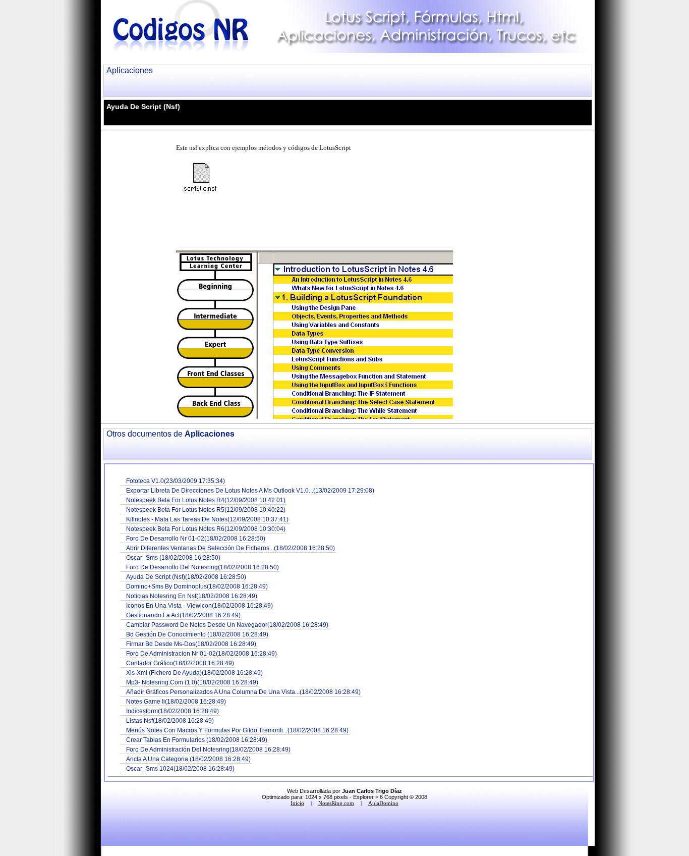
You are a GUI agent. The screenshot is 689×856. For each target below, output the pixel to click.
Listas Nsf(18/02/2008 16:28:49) (170, 720)
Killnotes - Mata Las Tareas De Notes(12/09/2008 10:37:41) (207, 519)
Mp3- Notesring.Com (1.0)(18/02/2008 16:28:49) (192, 682)
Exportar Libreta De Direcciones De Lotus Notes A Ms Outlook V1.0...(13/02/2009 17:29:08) (250, 490)
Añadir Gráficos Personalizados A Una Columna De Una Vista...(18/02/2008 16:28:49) (243, 691)
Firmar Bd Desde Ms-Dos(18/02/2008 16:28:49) (191, 643)
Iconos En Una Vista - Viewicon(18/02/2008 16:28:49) (199, 605)
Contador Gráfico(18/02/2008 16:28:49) (180, 663)
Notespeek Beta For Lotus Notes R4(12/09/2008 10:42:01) (205, 500)
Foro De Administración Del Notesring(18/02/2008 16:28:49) (208, 749)
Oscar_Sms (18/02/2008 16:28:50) (173, 557)
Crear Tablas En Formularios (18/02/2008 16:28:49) (196, 739)
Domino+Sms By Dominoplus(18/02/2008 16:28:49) (197, 586)
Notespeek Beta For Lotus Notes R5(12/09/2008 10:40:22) (205, 509)
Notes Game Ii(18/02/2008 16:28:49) (176, 701)
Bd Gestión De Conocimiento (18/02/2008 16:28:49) (197, 634)
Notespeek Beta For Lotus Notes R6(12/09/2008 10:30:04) (205, 528)
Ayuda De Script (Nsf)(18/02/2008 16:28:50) (186, 576)
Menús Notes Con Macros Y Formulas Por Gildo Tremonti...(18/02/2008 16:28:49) (237, 730)
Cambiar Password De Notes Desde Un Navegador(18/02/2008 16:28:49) (227, 624)
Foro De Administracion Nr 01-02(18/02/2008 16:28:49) (201, 653)
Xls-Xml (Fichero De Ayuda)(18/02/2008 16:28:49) (194, 672)
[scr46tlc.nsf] (203, 178)
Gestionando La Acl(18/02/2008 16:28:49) (183, 615)
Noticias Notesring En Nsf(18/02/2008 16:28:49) (191, 596)
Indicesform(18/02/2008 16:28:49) (172, 711)
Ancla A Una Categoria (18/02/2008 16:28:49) (188, 759)
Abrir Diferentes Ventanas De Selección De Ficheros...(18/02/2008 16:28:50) (230, 548)
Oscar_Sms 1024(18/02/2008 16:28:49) (180, 768)
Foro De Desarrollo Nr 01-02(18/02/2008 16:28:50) (195, 538)
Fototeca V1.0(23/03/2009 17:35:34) (175, 480)
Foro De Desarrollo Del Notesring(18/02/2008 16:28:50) (202, 567)
